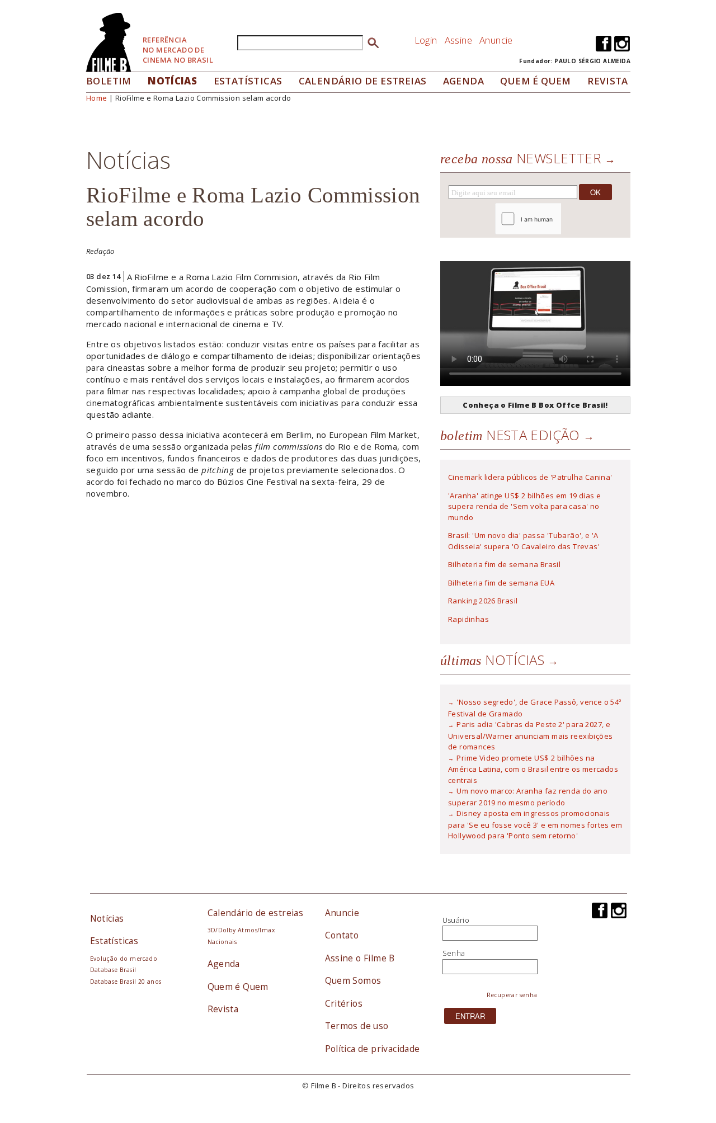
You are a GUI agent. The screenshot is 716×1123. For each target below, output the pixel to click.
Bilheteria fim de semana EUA (501, 583)
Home (96, 98)
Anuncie (496, 40)
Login (425, 40)
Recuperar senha (512, 995)
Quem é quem (535, 80)
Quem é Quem (238, 986)
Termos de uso (357, 1026)
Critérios (344, 1003)
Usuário (456, 920)
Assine (458, 40)
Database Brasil (113, 970)
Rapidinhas (468, 619)
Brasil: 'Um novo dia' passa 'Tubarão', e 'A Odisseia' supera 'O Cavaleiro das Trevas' (524, 540)
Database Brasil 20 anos (126, 981)
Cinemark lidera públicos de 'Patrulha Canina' (530, 477)
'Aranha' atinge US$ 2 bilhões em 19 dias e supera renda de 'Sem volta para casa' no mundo (524, 506)
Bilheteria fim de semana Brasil (504, 564)
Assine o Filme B (360, 958)
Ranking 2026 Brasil (482, 601)
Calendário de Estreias (363, 80)
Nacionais (222, 942)
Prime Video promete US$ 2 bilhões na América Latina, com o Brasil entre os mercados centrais (533, 769)
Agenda (463, 80)
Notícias (172, 80)
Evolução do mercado (123, 958)
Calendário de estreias (256, 913)
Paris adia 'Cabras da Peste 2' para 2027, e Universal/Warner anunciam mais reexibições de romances (530, 735)
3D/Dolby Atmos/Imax (241, 930)
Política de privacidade (372, 1048)
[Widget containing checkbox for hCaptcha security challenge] (558, 219)
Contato (342, 935)
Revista (607, 80)
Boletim (108, 80)
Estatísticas (248, 80)
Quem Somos (353, 980)
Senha (453, 953)
